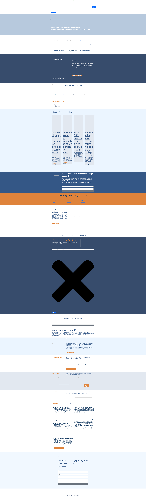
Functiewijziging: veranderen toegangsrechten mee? (56, 142)
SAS (55, 1)
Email (59, 473)
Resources (58, 1)
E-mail (53, 322)
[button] (59, 4)
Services (62, 1)
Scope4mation (70, 1)
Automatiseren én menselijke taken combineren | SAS (67, 142)
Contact (66, 1)
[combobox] (73, 249)
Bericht (59, 478)
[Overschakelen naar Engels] (74, 1)
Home (52, 1)
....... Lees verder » (54, 163)
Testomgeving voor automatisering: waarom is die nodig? (89, 142)
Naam (62, 185)
